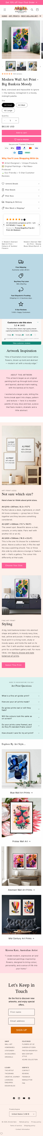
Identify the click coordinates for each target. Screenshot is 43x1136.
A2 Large (8, 110)
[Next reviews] (39, 224)
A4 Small (8, 105)
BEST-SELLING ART (29, 16)
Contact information (23, 1129)
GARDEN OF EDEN (28, 1047)
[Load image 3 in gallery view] (32, 66)
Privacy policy (36, 1122)
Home (4, 16)
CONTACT (26, 1070)
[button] (4, 9)
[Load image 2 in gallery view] (21, 66)
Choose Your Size (13, 565)
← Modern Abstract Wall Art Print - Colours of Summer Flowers (10, 245)
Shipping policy (29, 1125)
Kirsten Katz (12, 1122)
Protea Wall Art (20, 841)
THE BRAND (9, 1073)
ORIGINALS (9, 1057)
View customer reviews (21, 343)
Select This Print (13, 665)
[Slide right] (40, 66)
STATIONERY (9, 1050)
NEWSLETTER (27, 1080)
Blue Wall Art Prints (20, 792)
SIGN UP (21, 1030)
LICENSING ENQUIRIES (9, 1081)
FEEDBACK (26, 1077)
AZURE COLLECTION (30, 1059)
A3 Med (21, 105)
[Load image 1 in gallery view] (10, 66)
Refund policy (24, 1122)
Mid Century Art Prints (20, 938)
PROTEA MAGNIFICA (29, 1050)
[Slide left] (2, 66)
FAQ (23, 1083)
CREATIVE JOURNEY (12, 1077)
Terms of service (16, 1125)
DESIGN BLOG (10, 1086)
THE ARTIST (9, 1070)
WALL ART (8, 1044)
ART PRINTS (14, 16)
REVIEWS (25, 1073)
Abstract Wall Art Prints (20, 890)
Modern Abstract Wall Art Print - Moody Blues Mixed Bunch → (32, 244)
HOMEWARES (10, 1047)
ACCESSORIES (10, 1054)
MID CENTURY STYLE (27, 1055)
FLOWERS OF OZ (28, 1044)
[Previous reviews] (3, 224)
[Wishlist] (1, 1133)
